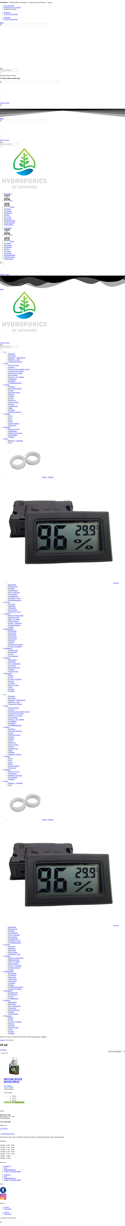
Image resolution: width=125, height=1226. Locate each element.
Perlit (11, 421)
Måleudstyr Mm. (14, 617)
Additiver (12, 386)
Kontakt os (7, 1166)
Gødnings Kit (13, 406)
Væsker (11, 689)
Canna (11, 398)
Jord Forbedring (14, 423)
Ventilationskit (13, 596)
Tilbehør (12, 410)
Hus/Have (7, 658)
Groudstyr (7, 613)
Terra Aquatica (13, 402)
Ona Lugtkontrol (14, 592)
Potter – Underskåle (15, 623)
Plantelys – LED (14, 360)
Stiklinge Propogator (15, 433)
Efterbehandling (9, 629)
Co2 (10, 442)
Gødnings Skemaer (15, 412)
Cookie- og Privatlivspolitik (12, 1171)
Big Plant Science (14, 392)
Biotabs (11, 396)
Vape (10, 687)
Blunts (11, 675)
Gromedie (7, 414)
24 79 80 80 (3, 1129)
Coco (11, 416)
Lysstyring (12, 356)
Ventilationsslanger (15, 600)
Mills (10, 408)
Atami (11, 390)
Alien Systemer (14, 365)
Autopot (11, 367)
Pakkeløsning (8, 648)
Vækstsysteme (13, 671)
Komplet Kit (13, 652)
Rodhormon (13, 431)
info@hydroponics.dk (7, 1134)
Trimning (12, 641)
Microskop (12, 635)
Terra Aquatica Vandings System (19, 369)
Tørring (11, 642)
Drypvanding (13, 375)
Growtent (12, 604)
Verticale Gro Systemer (16, 371)
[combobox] (9, 70)
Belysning (12, 662)
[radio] (18, 1096)
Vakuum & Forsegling (16, 644)
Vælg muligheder (9, 1102)
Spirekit (11, 669)
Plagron (11, 404)
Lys (5, 352)
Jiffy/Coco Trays (14, 429)
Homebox (12, 606)
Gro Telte (7, 602)
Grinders (12, 683)
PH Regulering (14, 621)
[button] (8, 1087)
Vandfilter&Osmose (15, 383)
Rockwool (12, 425)
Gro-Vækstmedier (15, 664)
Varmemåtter (13, 435)
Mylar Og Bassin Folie (16, 615)
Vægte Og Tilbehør (15, 646)
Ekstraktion (12, 631)
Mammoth (12, 608)
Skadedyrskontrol (14, 625)
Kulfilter (12, 588)
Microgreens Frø (14, 667)
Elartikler (12, 354)
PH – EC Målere (14, 619)
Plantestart (7, 427)
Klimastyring (13, 586)
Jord (10, 418)
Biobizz (11, 394)
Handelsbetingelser (10, 1169)
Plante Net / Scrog (15, 612)
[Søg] (1, 72)
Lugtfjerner (12, 633)
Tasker (11, 627)
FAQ (5, 1168)
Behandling (13, 660)
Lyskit (11, 654)
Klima (6, 439)
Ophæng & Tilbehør (15, 362)
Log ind (6, 1207)
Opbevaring (13, 637)
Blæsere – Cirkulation (16, 441)
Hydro (6, 363)
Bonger (11, 681)
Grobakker (12, 666)
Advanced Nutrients (15, 388)
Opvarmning (13, 594)
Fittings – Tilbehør (47, 477)
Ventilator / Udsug (15, 598)
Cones (11, 677)
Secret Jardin (13, 610)
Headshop (8, 673)
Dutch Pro (12, 400)
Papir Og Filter (14, 685)
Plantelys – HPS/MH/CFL (17, 358)
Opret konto (7, 1209)
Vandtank (12, 381)
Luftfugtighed (13, 590)
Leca (10, 419)
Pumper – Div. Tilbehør (16, 377)
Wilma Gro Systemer (15, 373)
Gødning (6, 385)
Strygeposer (13, 639)
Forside (2, 1040)
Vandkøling (13, 379)
